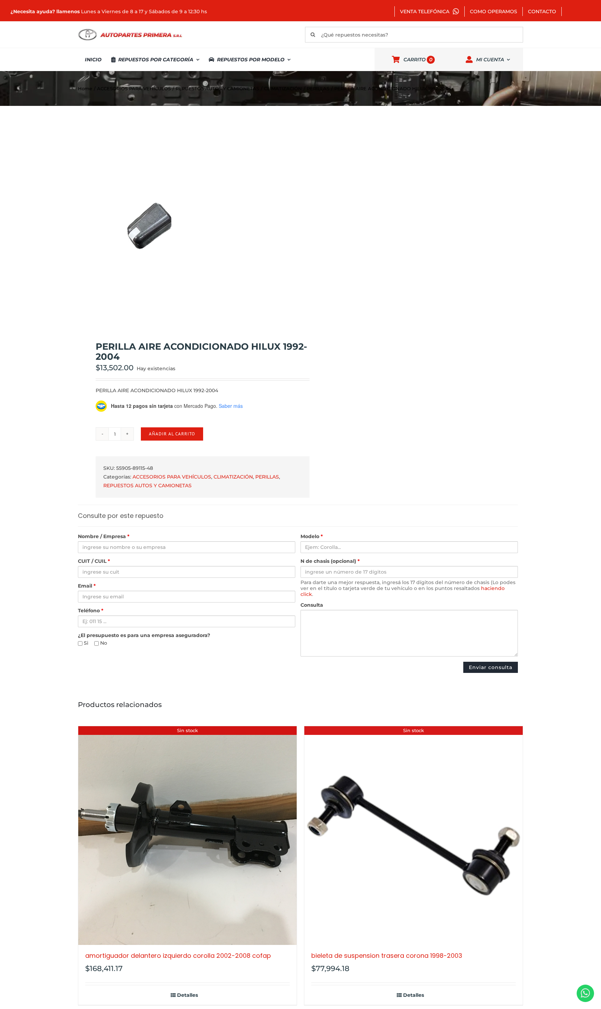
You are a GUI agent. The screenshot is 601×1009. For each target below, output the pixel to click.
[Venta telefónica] (585, 993)
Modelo (311, 537)
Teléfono (90, 611)
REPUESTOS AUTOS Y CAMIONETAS (147, 485)
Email (87, 586)
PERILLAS (267, 477)
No (103, 643)
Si (85, 643)
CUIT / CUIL (94, 561)
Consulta (311, 605)
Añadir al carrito (172, 434)
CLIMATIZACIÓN (233, 477)
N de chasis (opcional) (330, 561)
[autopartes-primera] (130, 29)
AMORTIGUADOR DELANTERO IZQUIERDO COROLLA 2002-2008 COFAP (178, 955)
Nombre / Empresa (103, 537)
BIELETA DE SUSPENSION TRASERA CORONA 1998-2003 (386, 955)
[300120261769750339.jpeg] (184, 223)
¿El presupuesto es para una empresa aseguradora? (144, 635)
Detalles (187, 995)
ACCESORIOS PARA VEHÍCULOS (172, 477)
